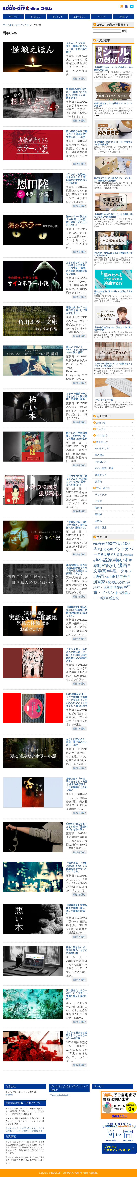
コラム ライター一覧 (103, 400)
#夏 (107, 554)
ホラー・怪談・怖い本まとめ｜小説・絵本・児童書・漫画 (76, 396)
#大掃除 (117, 554)
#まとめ (104, 549)
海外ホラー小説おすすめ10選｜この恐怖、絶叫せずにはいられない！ (76, 220)
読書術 (98, 481)
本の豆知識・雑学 (104, 468)
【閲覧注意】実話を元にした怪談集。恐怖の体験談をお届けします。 (76, 611)
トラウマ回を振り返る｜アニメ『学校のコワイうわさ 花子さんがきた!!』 (76, 480)
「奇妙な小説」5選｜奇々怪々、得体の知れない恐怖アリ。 (76, 524)
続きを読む (79, 78)
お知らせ (124, 17)
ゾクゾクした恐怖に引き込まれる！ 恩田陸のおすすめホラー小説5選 (76, 178)
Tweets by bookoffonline (60, 1095)
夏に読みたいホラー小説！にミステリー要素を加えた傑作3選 (76, 994)
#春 (107, 576)
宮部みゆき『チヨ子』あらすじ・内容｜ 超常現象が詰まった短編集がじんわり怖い (76, 784)
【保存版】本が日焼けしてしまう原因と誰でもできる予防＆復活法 (113, 215)
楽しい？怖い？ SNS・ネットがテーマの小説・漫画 (76, 349)
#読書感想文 (109, 598)
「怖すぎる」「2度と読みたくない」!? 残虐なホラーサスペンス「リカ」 (76, 867)
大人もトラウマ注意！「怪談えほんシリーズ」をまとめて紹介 (76, 47)
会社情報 (9, 1095)
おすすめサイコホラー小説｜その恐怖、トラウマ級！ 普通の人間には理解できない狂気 (76, 268)
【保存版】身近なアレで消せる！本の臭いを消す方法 (113, 328)
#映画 (98, 576)
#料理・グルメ (119, 571)
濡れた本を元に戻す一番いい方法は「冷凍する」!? (113, 292)
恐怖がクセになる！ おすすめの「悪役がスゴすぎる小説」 (76, 826)
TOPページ (13, 17)
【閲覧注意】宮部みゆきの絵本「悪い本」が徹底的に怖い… (76, 909)
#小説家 (104, 559)
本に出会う (57, 17)
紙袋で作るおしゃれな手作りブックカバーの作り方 (113, 104)
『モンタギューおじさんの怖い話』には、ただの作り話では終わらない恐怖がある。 (76, 655)
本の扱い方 (101, 461)
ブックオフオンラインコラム (17, 25)
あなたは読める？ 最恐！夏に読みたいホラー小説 (76, 742)
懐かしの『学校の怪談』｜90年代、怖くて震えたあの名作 (76, 436)
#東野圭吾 (118, 576)
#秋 (108, 582)
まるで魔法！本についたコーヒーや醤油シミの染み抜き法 (113, 143)
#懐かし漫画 (114, 565)
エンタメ (102, 17)
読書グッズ (101, 475)
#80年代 (99, 544)
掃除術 (98, 507)
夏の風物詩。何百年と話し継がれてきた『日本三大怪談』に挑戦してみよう (76, 569)
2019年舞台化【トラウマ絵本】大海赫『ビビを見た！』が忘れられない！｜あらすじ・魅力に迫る (76, 700)
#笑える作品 (119, 582)
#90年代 (113, 543)
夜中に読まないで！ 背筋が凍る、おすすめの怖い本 (76, 950)
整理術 (98, 514)
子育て (98, 501)
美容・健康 (101, 527)
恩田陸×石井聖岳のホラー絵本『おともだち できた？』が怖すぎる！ (76, 93)
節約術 (98, 521)
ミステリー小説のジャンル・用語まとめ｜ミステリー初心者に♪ (113, 364)
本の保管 (99, 455)
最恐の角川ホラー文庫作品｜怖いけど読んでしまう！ (76, 310)
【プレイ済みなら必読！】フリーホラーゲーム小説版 (76, 1035)
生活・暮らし (80, 17)
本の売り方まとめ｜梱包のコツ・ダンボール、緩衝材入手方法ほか (113, 179)
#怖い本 (121, 559)
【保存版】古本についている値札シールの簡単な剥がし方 (113, 68)
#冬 (101, 554)
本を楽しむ (35, 17)
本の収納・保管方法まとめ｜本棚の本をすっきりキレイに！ (113, 254)
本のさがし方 (102, 448)
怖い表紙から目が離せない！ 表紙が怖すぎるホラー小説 (76, 134)
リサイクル (101, 494)
